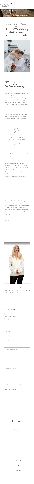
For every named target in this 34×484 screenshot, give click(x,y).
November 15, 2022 (11, 24)
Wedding (10, 13)
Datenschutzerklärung (11, 387)
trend (25, 316)
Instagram (17, 430)
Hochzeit (11, 314)
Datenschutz (17, 470)
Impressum (17, 468)
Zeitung (12, 319)
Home (5, 13)
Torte (20, 316)
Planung (15, 316)
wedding (6, 220)
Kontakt (17, 465)
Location (18, 314)
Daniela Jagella (17, 26)
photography (7, 316)
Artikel (6, 314)
